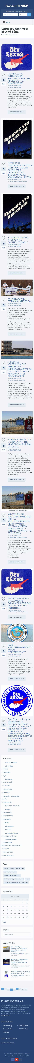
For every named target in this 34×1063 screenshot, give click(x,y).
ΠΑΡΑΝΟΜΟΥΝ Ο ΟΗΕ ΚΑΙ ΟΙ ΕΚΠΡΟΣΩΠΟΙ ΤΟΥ (20, 972)
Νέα (27, 879)
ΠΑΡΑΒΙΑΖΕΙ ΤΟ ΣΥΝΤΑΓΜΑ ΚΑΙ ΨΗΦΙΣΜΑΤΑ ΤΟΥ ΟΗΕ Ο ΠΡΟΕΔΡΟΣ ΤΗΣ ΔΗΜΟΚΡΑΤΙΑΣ (20, 78)
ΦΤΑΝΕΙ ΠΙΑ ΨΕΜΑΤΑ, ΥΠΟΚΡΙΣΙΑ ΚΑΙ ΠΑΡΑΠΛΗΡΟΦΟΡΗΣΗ (18, 240)
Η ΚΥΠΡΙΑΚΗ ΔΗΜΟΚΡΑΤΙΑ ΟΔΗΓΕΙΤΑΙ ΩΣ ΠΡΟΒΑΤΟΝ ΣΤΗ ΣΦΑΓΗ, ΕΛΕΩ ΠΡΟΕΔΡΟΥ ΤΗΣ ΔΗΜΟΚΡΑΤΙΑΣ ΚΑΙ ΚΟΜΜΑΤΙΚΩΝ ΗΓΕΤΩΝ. (20, 170)
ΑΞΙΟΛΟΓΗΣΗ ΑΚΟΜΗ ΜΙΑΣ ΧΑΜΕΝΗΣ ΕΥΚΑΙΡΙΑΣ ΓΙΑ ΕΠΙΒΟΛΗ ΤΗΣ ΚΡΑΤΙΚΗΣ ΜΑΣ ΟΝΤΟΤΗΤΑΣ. (19, 603)
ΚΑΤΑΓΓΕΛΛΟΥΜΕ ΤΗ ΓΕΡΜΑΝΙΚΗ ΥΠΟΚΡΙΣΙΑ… (20, 300)
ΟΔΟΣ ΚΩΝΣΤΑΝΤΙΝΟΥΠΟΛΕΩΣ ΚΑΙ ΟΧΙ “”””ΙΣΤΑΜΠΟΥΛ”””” (20, 648)
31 (14, 990)
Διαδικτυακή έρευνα (7, 1043)
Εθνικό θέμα (9, 35)
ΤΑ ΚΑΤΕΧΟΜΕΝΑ (11, 839)
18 (7, 914)
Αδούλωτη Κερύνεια (15, 85)
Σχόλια (23, 380)
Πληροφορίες (9, 826)
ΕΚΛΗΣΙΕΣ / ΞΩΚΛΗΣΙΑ (12, 806)
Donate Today (7, 1029)
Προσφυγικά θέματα (11, 833)
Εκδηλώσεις (9, 779)
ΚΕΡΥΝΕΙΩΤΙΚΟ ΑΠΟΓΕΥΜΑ (12, 875)
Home (3, 35)
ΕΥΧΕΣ (7, 823)
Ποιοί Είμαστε (23, 1026)
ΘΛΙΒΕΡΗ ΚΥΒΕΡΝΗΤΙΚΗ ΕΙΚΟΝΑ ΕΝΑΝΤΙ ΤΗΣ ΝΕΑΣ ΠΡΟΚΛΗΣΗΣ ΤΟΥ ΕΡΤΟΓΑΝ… (19, 443)
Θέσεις (15, 35)
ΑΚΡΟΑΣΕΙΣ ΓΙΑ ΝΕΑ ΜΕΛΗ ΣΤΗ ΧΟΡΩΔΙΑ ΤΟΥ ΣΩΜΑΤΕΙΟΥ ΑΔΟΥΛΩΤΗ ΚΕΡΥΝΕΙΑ (19, 961)
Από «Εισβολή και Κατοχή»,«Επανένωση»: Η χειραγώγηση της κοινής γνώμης (19, 949)
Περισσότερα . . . (6, 1015)
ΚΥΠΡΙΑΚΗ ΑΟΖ (9, 879)
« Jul (4, 922)
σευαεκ (25, 882)
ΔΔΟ (12, 868)
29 (8, 990)
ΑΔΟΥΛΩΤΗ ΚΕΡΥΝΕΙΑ (17, 6)
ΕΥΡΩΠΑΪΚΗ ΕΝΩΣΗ (10, 872)
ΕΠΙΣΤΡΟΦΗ (20, 868)
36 (22, 990)
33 (19, 989)
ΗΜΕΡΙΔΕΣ (19, 181)
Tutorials (6, 1032)
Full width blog (7, 1026)
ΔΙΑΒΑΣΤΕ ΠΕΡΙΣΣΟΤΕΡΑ (16, 112)
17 (3, 914)
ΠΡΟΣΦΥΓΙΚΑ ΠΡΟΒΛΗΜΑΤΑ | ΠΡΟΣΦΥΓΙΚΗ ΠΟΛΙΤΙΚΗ (24, 1029)
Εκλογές (7, 809)
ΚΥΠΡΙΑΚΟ (19, 879)
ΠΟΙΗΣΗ (8, 830)
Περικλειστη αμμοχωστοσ (12, 882)
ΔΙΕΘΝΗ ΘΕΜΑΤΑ (11, 762)
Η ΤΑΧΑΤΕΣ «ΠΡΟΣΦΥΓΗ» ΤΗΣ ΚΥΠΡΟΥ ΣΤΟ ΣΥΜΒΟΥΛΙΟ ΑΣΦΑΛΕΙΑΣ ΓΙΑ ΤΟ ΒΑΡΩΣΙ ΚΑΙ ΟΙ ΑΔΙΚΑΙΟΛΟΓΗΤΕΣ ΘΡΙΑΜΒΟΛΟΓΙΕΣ (20, 368)
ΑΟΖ (6, 868)
